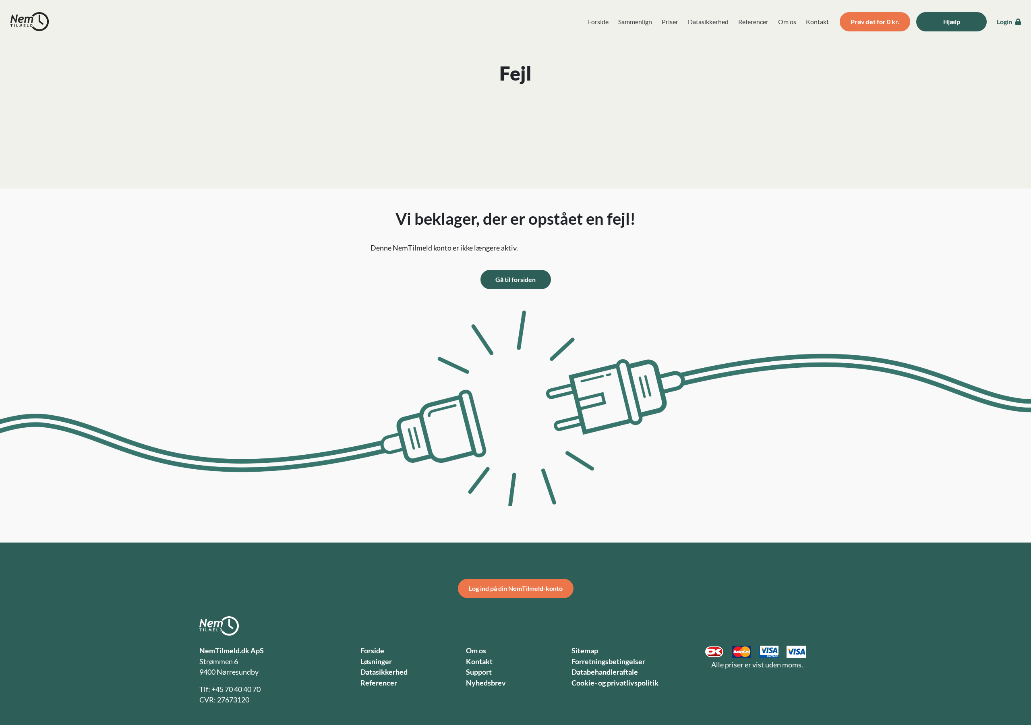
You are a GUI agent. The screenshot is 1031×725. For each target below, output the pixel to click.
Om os (787, 21)
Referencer (753, 21)
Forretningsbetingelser (608, 661)
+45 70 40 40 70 (236, 689)
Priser (670, 21)
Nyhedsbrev (486, 683)
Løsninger (376, 661)
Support (479, 672)
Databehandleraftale (604, 672)
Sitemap (584, 650)
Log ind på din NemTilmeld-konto (516, 588)
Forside (598, 21)
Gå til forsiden (515, 279)
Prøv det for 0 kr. (875, 21)
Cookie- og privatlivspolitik (614, 683)
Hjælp (951, 21)
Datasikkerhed (708, 21)
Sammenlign (635, 21)
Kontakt (817, 21)
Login (1005, 21)
